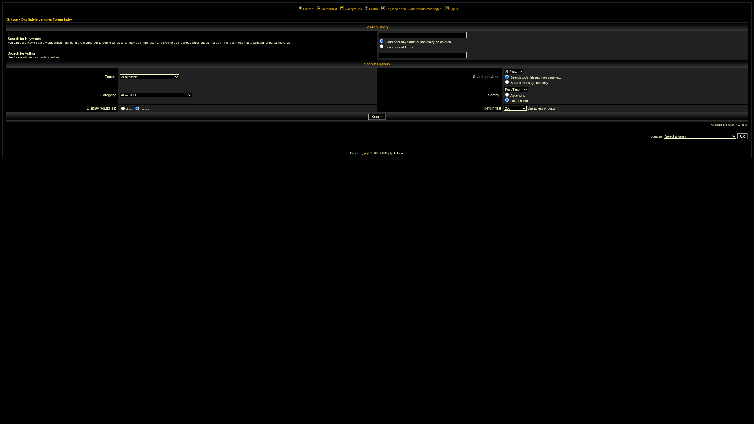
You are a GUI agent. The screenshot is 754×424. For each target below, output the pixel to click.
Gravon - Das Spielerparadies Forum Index (39, 19)
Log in (453, 9)
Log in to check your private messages (414, 9)
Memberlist (329, 9)
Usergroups (353, 9)
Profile (373, 9)
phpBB (368, 153)
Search (308, 9)
